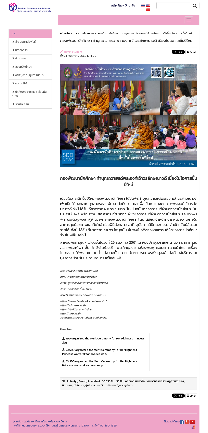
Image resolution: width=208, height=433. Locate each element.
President (94, 381)
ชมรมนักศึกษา (23, 67)
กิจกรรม (67, 385)
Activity (72, 381)
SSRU (119, 381)
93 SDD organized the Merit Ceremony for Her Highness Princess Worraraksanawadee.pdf (99, 363)
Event (82, 381)
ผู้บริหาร (90, 385)
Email (192, 52)
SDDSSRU (108, 381)
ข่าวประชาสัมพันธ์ (25, 42)
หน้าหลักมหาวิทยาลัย (123, 5)
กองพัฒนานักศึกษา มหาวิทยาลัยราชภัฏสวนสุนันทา (154, 381)
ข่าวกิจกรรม (22, 50)
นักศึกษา (78, 385)
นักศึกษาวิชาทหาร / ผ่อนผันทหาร (29, 94)
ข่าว (14, 33)
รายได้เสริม (22, 104)
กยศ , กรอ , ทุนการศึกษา (29, 75)
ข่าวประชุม (21, 58)
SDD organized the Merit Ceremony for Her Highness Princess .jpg (103, 340)
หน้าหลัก (65, 33)
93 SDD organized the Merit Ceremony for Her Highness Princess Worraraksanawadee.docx (99, 352)
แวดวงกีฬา (21, 83)
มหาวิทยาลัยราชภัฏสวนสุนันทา (114, 385)
